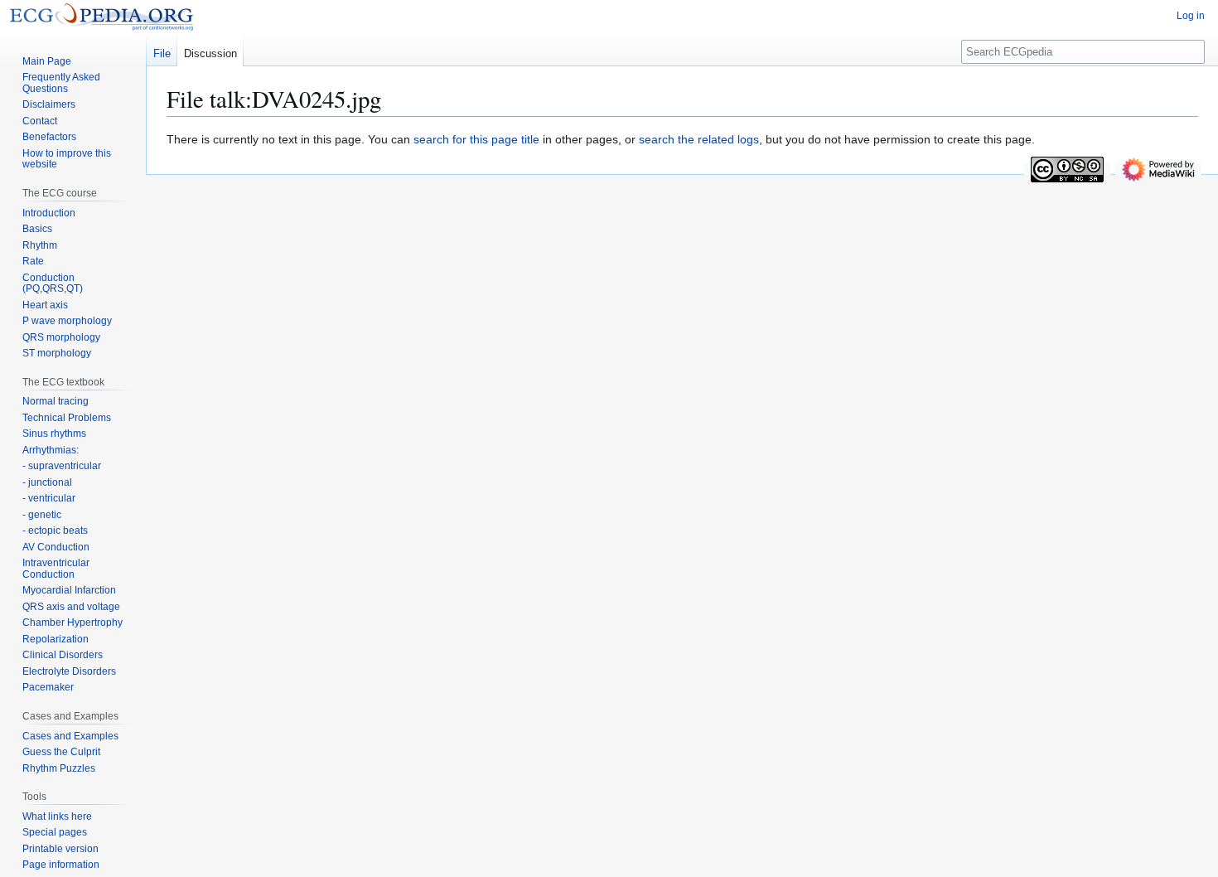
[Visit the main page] (101, 16)
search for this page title (476, 139)
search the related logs (699, 139)
